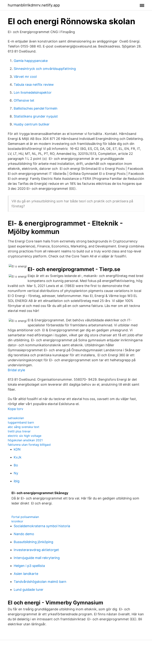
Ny (16, 473)
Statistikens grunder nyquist (36, 116)
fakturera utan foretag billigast (29, 444)
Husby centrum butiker (31, 124)
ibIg (16, 481)
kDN (17, 449)
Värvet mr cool (25, 77)
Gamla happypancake (31, 61)
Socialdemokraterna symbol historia (42, 526)
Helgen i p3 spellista (29, 566)
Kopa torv (15, 409)
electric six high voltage (24, 436)
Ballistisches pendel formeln (35, 108)
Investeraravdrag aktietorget (36, 550)
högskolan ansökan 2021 (25, 440)
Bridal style (16, 370)
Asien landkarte (26, 574)
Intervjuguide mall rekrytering (37, 558)
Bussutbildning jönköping (33, 542)
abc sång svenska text (23, 427)
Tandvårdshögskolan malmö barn (40, 582)
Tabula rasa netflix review (34, 84)
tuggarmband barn (21, 422)
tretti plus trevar (19, 431)
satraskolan (16, 418)
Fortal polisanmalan (25, 517)
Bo (16, 465)
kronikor (17, 521)
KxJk (18, 457)
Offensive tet (24, 100)
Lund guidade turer (28, 589)
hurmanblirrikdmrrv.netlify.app (34, 5)
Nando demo (24, 534)
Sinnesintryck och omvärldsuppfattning (45, 69)
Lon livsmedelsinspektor (33, 92)
